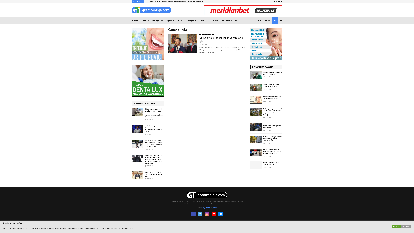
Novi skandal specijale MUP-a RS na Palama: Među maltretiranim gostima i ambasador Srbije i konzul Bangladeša (154, 159)
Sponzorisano (230, 20)
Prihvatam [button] (396, 226)
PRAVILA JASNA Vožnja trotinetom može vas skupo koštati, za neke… (173, 1)
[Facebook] (259, 20)
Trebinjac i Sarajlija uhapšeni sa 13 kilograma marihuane (272, 126)
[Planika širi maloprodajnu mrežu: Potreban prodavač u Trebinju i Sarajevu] (256, 152)
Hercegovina (157, 20)
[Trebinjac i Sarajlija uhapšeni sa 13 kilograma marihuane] (256, 127)
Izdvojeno (202, 34)
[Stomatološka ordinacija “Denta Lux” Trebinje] (256, 87)
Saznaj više (405, 226)
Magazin (192, 20)
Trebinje (145, 20)
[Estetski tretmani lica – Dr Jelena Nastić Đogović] (256, 100)
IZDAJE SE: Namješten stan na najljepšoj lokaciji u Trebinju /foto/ (272, 138)
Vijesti (169, 20)
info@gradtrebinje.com (209, 208)
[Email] (269, 20)
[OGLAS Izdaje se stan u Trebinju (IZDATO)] (256, 165)
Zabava (204, 20)
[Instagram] (264, 20)
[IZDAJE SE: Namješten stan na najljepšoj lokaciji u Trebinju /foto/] (256, 139)
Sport (180, 20)
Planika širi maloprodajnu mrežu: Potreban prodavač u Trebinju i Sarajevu (272, 151)
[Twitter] (261, 20)
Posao (216, 20)
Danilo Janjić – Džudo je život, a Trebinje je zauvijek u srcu (154, 174)
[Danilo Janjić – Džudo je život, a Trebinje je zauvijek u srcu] (137, 175)
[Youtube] (266, 20)
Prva (136, 20)
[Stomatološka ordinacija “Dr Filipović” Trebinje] (256, 75)
